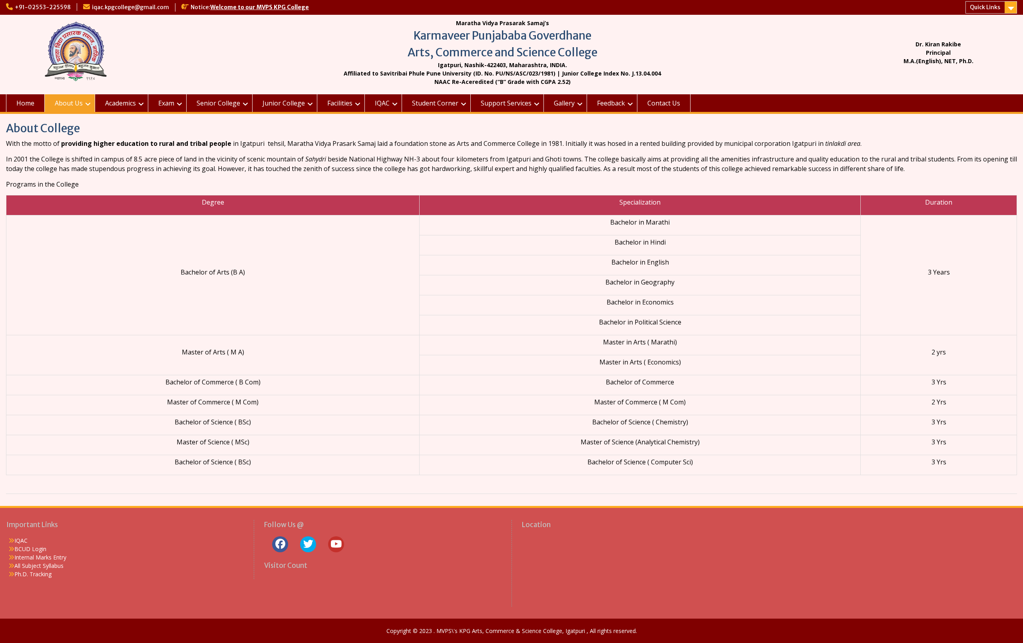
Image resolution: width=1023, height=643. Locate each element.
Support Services (506, 103)
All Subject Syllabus (39, 565)
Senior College (218, 103)
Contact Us (663, 103)
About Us (69, 103)
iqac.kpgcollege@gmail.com (130, 7)
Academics (120, 103)
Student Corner (435, 103)
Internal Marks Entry (40, 557)
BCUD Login (30, 549)
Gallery (564, 103)
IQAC (382, 103)
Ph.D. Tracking (33, 574)
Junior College (284, 103)
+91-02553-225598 (43, 7)
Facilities (339, 103)
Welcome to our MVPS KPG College (259, 7)
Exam (166, 103)
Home (25, 103)
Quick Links (985, 7)
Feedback (611, 103)
